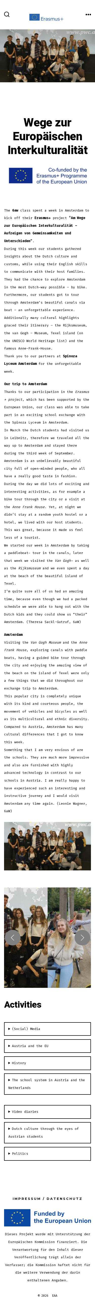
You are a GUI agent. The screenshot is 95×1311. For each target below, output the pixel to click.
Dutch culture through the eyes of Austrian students (43, 1133)
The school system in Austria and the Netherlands (46, 1084)
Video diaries (25, 1112)
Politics (20, 1153)
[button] (26, 937)
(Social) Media (26, 1029)
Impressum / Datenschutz (48, 1199)
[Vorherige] (13, 937)
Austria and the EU (30, 1046)
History (19, 1063)
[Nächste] (82, 937)
